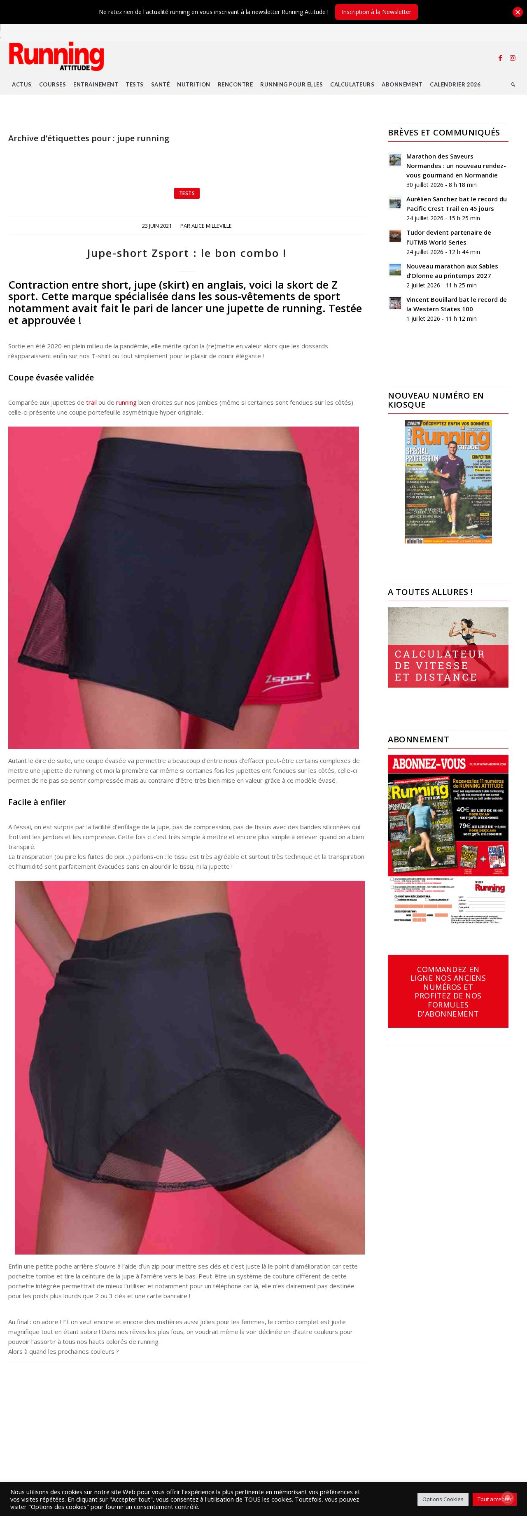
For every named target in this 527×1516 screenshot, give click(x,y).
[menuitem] (21, 84)
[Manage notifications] (507, 1497)
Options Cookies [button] (443, 1499)
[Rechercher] (513, 84)
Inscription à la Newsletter (376, 12)
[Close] (518, 12)
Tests (187, 193)
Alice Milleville (211, 225)
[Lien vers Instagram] (512, 57)
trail (91, 402)
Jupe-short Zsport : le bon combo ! (187, 252)
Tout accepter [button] (495, 1499)
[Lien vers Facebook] (500, 57)
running (126, 402)
